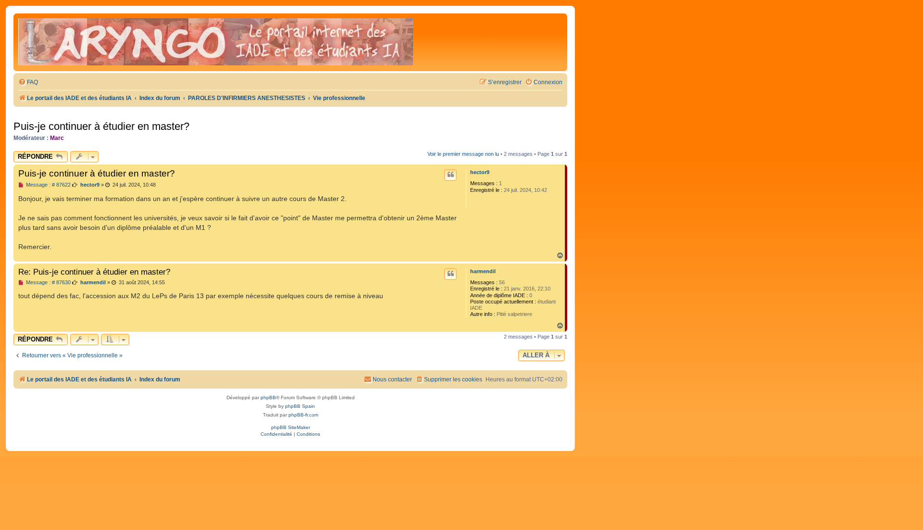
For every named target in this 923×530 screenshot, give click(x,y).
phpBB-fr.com (303, 414)
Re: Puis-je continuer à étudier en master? (94, 271)
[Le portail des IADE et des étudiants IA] (215, 42)
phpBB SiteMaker (290, 427)
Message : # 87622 (48, 185)
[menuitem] (28, 82)
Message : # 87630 (48, 282)
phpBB (268, 397)
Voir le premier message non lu (463, 154)
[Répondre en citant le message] (450, 175)
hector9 (479, 172)
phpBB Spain (300, 406)
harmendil (483, 271)
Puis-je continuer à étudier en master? (101, 126)
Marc (57, 138)
